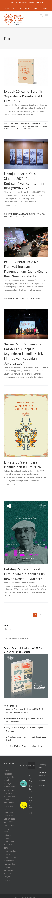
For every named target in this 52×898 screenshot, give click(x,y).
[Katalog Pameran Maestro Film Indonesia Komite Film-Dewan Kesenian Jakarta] (26, 532)
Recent (31, 765)
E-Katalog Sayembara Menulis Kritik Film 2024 (22, 464)
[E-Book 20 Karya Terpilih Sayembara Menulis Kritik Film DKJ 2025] (26, 71)
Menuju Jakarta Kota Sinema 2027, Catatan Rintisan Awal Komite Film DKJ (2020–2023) (24, 180)
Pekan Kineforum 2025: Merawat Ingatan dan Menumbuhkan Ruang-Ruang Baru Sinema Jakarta (25, 268)
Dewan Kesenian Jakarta (16, 214)
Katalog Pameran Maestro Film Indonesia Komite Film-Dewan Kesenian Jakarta (25, 574)
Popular (24, 765)
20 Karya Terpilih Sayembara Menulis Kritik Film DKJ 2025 (27, 123)
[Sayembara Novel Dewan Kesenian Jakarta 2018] (23, 805)
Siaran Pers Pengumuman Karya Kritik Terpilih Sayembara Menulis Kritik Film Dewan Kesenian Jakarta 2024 (23, 353)
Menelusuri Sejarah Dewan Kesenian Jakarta (24, 746)
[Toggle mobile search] (41, 15)
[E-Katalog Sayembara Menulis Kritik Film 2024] (26, 425)
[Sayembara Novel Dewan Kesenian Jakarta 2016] (23, 783)
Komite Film (20, 216)
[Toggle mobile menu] (46, 15)
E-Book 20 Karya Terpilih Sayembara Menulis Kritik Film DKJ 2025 (23, 96)
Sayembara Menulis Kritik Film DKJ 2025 (17, 128)
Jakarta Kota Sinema (32, 214)
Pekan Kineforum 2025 (32, 299)
